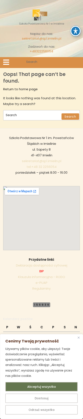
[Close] (78, 337)
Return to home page (20, 89)
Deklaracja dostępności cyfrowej (41, 265)
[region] (41, 376)
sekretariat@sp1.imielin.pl (41, 38)
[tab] (6, 62)
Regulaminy (41, 288)
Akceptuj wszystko (41, 387)
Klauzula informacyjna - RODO (41, 277)
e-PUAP (41, 282)
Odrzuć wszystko (42, 410)
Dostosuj (41, 398)
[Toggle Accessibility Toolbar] (75, 31)
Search (77, 62)
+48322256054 (41, 51)
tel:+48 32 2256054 (42, 166)
